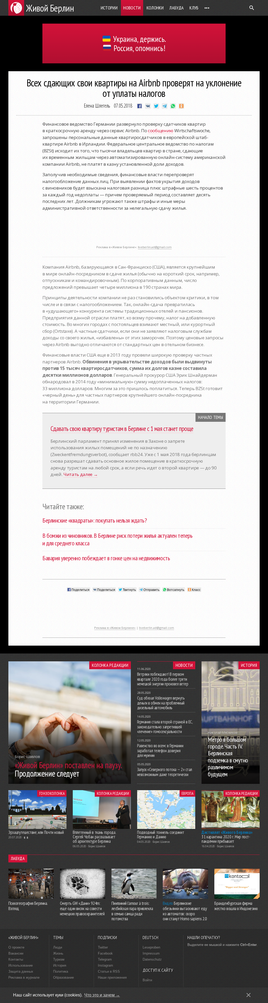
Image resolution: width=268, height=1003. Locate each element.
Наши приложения (112, 977)
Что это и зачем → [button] (102, 995)
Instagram (105, 965)
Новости (132, 8)
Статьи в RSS (109, 971)
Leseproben (151, 947)
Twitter (103, 947)
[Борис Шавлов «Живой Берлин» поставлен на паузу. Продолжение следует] (69, 782)
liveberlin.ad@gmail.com (155, 247)
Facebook (105, 953)
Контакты (15, 959)
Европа (187, 793)
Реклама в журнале (24, 977)
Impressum (151, 953)
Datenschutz (152, 959)
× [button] (248, 995)
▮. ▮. (26, 837)
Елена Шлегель (97, 105)
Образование (63, 977)
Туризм (58, 959)
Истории (109, 8)
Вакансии (15, 953)
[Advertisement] (134, 231)
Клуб (193, 8)
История (249, 665)
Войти (147, 980)
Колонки (155, 8)
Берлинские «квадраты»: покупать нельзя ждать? (94, 520)
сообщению (160, 131)
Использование (20, 965)
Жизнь (58, 953)
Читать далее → (80, 474)
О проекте (16, 947)
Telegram (105, 959)
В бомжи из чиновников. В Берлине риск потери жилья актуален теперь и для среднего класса (117, 539)
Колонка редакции (110, 665)
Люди (57, 947)
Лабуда (176, 8)
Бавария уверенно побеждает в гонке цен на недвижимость (106, 558)
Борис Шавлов (96, 846)
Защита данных (20, 971)
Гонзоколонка (52, 793)
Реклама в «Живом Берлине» (115, 628)
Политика (60, 971)
